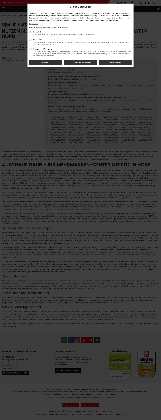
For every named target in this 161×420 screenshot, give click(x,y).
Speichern (45, 62)
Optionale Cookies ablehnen (81, 62)
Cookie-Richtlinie (112, 20)
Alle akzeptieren (115, 62)
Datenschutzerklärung (97, 20)
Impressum (33, 24)
